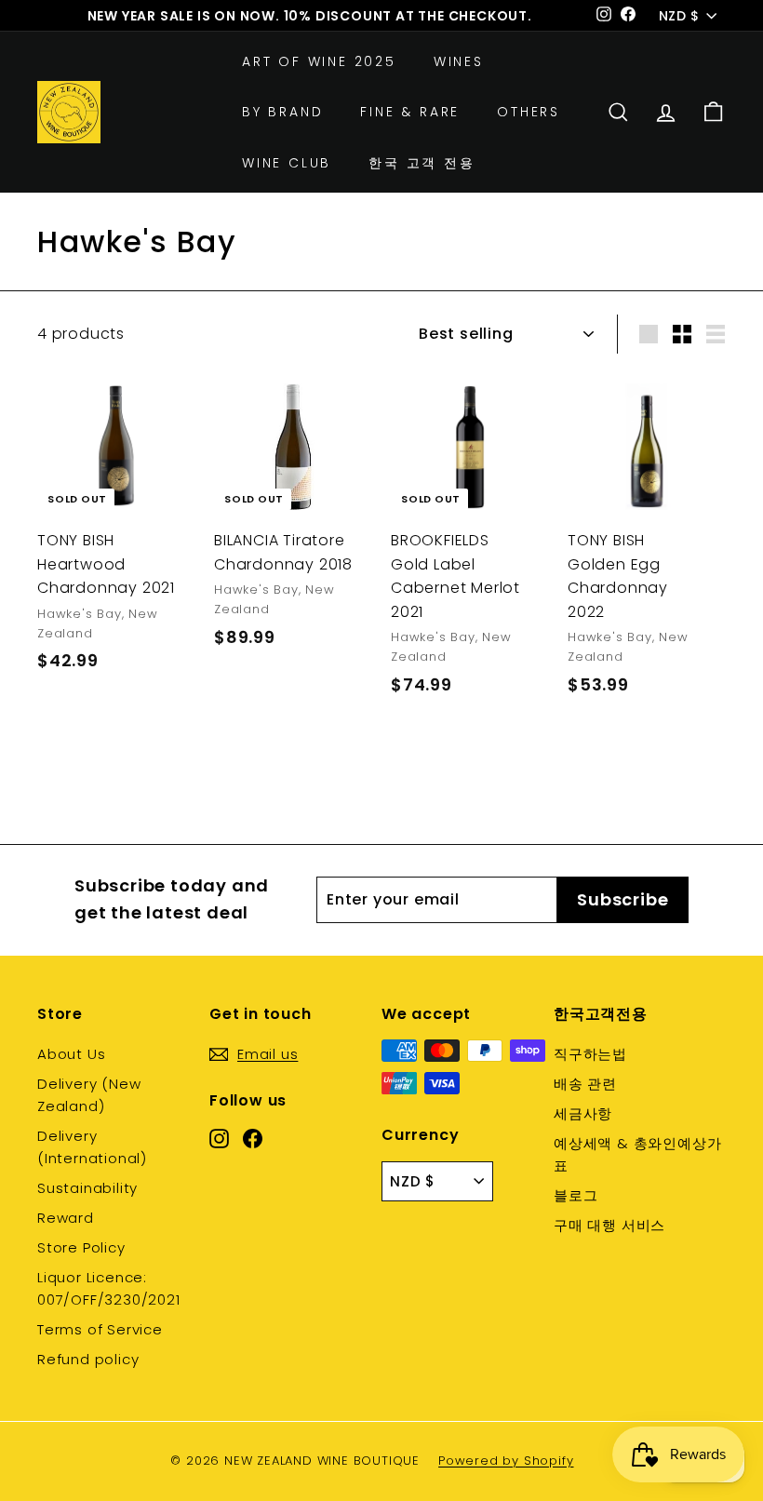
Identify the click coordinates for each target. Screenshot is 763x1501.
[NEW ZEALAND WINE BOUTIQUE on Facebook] (252, 1138)
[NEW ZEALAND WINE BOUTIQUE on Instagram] (219, 1138)
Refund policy (88, 1359)
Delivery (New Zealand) (89, 1095)
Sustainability (87, 1188)
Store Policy (81, 1247)
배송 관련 (585, 1083)
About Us (71, 1054)
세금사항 (583, 1113)
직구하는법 (590, 1054)
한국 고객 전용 (421, 163)
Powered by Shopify (505, 1460)
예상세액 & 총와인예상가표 (637, 1154)
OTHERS (528, 111)
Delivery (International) (92, 1147)
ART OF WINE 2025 (319, 61)
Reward (65, 1217)
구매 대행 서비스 (609, 1225)
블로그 (575, 1195)
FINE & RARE (410, 111)
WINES (459, 61)
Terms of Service (100, 1329)
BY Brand (282, 111)
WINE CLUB (286, 163)
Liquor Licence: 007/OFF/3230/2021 (109, 1288)
